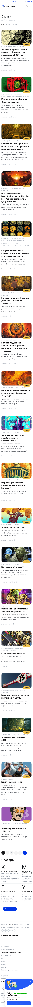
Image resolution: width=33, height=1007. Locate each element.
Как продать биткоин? (12, 567)
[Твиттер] (8, 930)
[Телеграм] (5, 930)
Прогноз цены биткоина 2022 (13, 738)
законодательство (8, 648)
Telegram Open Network (18, 238)
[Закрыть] (30, 982)
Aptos (14, 240)
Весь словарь (9, 909)
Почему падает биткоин (13, 527)
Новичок (8, 24)
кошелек (18, 94)
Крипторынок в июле (11, 782)
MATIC (18, 243)
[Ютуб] (11, 930)
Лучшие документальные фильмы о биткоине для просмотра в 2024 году (14, 52)
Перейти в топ (19, 1003)
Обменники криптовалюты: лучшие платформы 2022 (14, 610)
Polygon (11, 243)
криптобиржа (7, 96)
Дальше (25, 853)
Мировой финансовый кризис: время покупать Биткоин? (13, 485)
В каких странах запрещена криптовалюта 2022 (15, 696)
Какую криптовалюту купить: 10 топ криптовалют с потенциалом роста (15, 253)
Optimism (21, 240)
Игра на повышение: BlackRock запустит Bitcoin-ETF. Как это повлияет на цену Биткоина (15, 197)
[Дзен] (15, 930)
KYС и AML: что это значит (9, 871)
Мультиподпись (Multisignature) (27, 872)
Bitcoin (22, 188)
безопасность (20, 690)
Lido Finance (6, 240)
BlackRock (15, 188)
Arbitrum (5, 248)
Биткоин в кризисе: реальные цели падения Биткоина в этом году (15, 393)
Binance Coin (17, 245)
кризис (5, 387)
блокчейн (5, 650)
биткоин (21, 46)
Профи (15, 24)
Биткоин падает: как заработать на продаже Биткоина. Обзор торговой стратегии (14, 347)
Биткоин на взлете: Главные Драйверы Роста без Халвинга (15, 301)
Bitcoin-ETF (6, 188)
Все (2, 24)
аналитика (19, 648)
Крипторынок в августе (13, 653)
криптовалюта (12, 46)
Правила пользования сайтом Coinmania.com (15, 927)
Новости (4, 924)
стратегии (6, 340)
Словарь (7, 860)
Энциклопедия (18, 924)
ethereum (5, 238)
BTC (4, 46)
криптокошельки (8, 94)
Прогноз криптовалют (20, 293)
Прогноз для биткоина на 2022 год (13, 829)
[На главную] (8, 6)
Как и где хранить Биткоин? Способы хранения (15, 100)
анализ (12, 141)
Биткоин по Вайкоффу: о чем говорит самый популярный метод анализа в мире (15, 146)
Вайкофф (5, 141)
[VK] (2, 930)
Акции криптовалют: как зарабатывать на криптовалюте (13, 438)
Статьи (10, 924)
